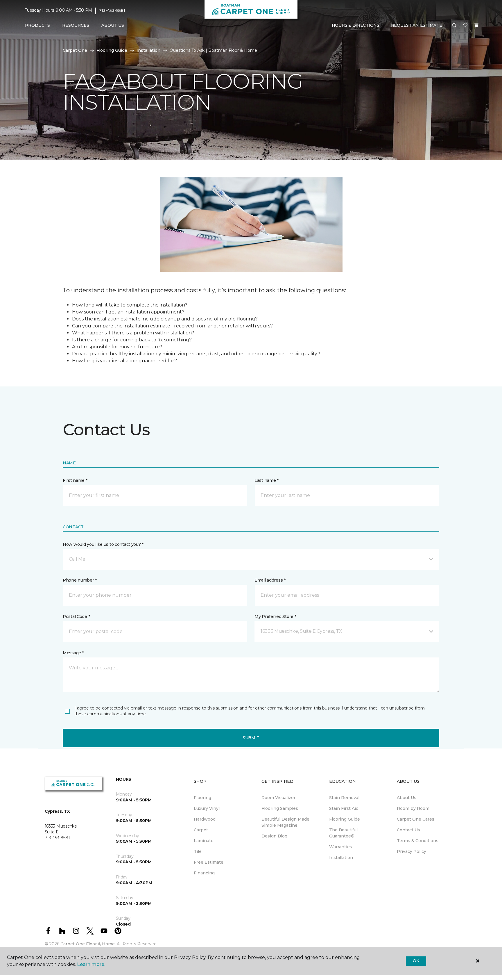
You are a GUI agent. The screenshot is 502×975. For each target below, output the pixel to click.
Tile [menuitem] (198, 851)
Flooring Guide (111, 50)
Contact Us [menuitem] (408, 830)
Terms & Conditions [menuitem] (417, 840)
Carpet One (75, 50)
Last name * (266, 480)
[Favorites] (465, 25)
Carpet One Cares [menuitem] (415, 819)
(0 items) (476, 25)
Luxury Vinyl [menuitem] (207, 808)
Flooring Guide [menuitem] (344, 819)
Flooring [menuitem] (202, 797)
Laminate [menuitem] (204, 840)
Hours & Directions (355, 25)
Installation (148, 50)
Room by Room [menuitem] (413, 808)
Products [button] (37, 25)
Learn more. (91, 964)
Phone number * (80, 580)
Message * (73, 653)
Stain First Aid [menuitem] (343, 808)
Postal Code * (76, 616)
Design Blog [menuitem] (274, 836)
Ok (416, 960)
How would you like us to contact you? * (103, 544)
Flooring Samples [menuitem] (279, 808)
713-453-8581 (112, 10)
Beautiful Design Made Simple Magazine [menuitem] (285, 822)
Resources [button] (75, 25)
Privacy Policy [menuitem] (411, 851)
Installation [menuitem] (341, 857)
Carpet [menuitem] (201, 830)
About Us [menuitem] (406, 797)
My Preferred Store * (275, 616)
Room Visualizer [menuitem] (278, 797)
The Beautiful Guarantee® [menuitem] (343, 833)
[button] (454, 25)
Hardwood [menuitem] (205, 819)
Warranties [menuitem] (340, 846)
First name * (75, 480)
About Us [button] (112, 25)
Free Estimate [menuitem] (208, 862)
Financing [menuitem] (204, 873)
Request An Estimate (416, 25)
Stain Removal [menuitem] (344, 797)
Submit (251, 737)
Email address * (270, 580)
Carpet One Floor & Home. (88, 944)
